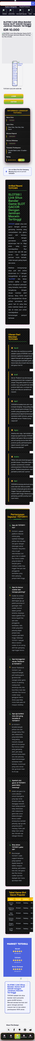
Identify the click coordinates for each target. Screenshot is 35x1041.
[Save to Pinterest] (25, 1030)
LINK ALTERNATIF (24, 1036)
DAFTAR (14, 102)
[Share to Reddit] (30, 1030)
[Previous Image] (3, 48)
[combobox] (15, 4)
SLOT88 (12, 279)
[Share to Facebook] (14, 1030)
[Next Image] (31, 48)
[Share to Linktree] (19, 1030)
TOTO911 (11, 224)
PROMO (4, 1036)
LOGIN (13, 96)
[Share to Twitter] (8, 1030)
